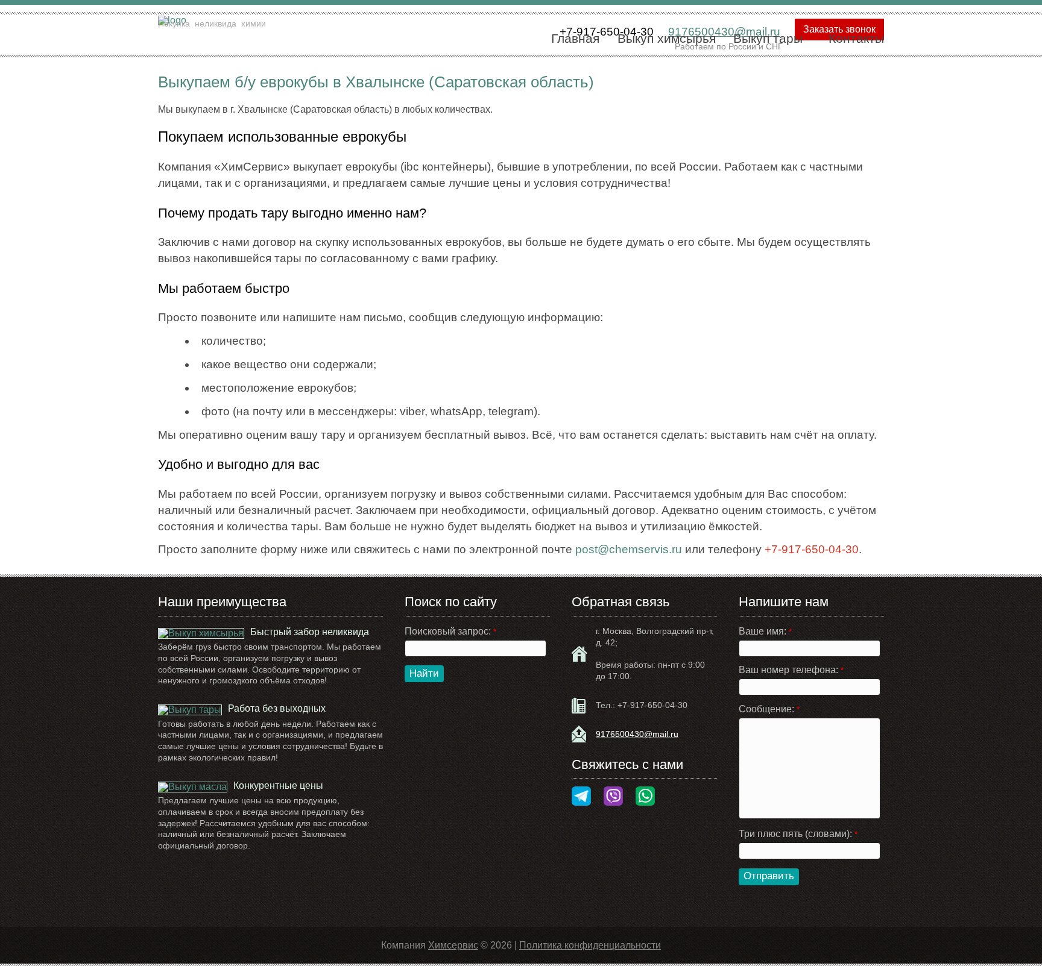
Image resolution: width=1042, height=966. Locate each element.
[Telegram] (581, 797)
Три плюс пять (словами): (798, 834)
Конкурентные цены (278, 785)
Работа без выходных (277, 708)
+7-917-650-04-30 (652, 705)
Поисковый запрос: (450, 631)
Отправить (769, 876)
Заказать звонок (839, 29)
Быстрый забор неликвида (309, 632)
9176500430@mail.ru (637, 734)
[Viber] (613, 797)
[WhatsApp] (645, 797)
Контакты (856, 38)
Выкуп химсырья (666, 38)
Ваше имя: (765, 631)
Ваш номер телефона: (791, 670)
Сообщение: (769, 709)
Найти (424, 673)
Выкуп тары (768, 38)
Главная (575, 38)
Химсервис (453, 945)
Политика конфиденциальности (590, 945)
